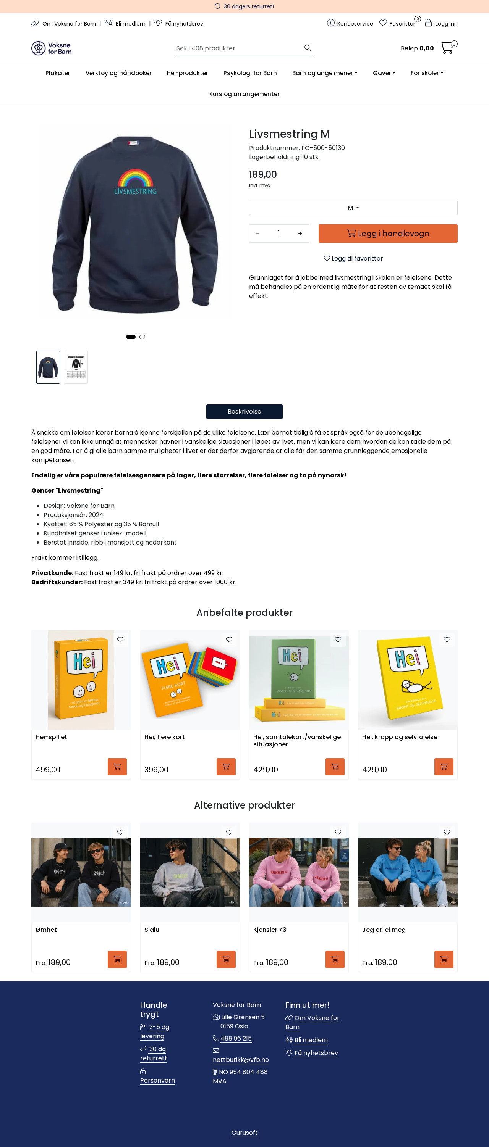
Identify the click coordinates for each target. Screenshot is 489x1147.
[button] (131, 337)
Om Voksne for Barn (69, 23)
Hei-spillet (51, 737)
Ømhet (46, 930)
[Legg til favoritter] (120, 640)
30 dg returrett (153, 1054)
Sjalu (151, 930)
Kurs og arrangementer (244, 94)
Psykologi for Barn (250, 73)
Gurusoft (245, 1132)
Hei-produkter (187, 73)
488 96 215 (236, 1038)
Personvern (157, 1080)
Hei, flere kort (164, 737)
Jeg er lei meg (384, 930)
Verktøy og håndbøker (119, 73)
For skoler (425, 73)
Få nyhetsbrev (183, 23)
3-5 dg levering (154, 1032)
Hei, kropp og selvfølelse (399, 737)
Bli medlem (130, 23)
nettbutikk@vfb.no (241, 1059)
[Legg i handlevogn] (117, 766)
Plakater (57, 73)
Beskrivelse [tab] (244, 411)
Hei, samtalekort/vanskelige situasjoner (297, 741)
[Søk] (308, 48)
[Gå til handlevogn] (447, 50)
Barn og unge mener (322, 73)
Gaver (382, 73)
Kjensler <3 (270, 930)
